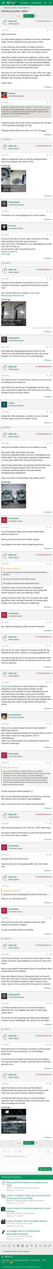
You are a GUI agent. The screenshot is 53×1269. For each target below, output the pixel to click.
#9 (51, 412)
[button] (4, 1151)
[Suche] (50, 2)
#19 (50, 855)
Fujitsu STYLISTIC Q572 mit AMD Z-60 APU (26, 1221)
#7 (51, 347)
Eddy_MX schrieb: (9, 767)
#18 (50, 823)
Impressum (6, 1260)
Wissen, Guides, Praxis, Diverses (22, 1223)
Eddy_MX (12, 21)
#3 (51, 155)
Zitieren (49, 87)
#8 (51, 375)
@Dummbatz (6, 686)
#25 (50, 1084)
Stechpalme (10, 1213)
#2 (51, 102)
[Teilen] (47, 30)
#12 (50, 564)
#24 (50, 1045)
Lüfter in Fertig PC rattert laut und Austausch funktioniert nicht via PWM (28, 1197)
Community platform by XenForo (21, 1267)
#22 (50, 954)
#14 (50, 646)
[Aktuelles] (45, 2)
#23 (50, 1003)
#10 (50, 443)
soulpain (9, 1236)
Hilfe (43, 1260)
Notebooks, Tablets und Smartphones (26, 1188)
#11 (50, 527)
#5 (51, 235)
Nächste (28, 16)
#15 (50, 682)
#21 (50, 918)
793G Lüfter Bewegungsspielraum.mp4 (20, 294)
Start (3, 1262)
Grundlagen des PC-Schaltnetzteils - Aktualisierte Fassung (23, 1232)
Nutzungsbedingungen (20, 1260)
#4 (51, 211)
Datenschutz (35, 1260)
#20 (50, 886)
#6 (51, 279)
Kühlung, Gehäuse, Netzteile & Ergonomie (30, 1201)
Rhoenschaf (10, 1201)
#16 (50, 724)
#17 (50, 763)
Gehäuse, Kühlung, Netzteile (25, 1213)
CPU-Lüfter (5, 254)
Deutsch (10, 1257)
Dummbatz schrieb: (10, 568)
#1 (51, 30)
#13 (50, 622)
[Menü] (3, 2)
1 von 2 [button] (18, 16)
